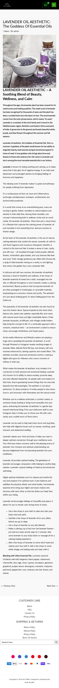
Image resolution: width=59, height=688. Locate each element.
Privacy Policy (29, 617)
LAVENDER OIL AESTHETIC (24, 90)
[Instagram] (13, 656)
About (29, 606)
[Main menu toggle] (54, 4)
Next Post (52, 586)
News (6, 31)
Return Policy (29, 627)
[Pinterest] (32, 656)
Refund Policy (29, 631)
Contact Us (29, 613)
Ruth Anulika (29, 682)
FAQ (29, 610)
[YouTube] (39, 656)
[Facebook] (19, 656)
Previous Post (8, 586)
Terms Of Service (29, 638)
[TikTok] (46, 656)
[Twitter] (26, 656)
